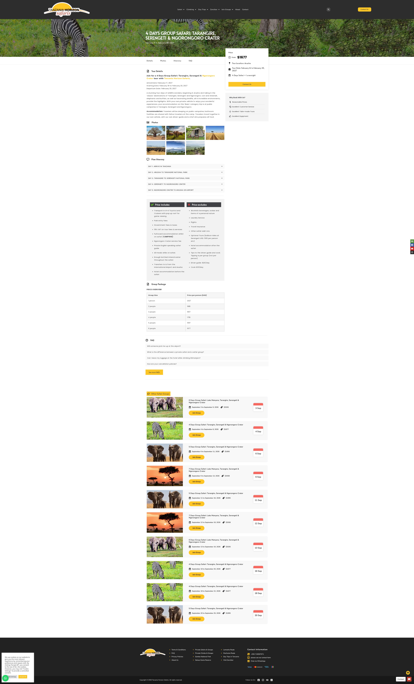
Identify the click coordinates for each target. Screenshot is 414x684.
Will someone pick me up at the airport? (164, 346)
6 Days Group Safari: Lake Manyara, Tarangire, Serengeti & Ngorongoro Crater (214, 401)
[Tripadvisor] (412, 241)
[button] (328, 9)
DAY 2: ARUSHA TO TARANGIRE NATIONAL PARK (167, 172)
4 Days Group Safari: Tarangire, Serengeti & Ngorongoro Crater (216, 424)
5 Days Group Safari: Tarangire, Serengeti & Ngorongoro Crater (216, 447)
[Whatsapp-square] (271, 680)
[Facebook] (412, 245)
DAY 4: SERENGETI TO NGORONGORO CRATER (166, 184)
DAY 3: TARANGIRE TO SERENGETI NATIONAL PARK (169, 178)
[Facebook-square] (258, 680)
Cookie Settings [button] (11, 677)
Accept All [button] (23, 677)
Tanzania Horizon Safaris (177, 78)
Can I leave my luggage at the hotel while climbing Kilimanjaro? (173, 358)
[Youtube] (412, 248)
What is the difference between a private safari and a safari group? (175, 352)
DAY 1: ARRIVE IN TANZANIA (159, 166)
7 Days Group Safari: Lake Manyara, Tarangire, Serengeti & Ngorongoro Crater (214, 470)
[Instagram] (412, 252)
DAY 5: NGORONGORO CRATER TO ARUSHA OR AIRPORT (171, 190)
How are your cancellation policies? (162, 364)
